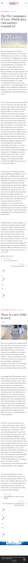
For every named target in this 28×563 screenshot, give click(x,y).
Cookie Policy (8, 558)
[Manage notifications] (24, 559)
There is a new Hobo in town (14, 316)
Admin (3, 321)
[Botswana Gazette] (14, 3)
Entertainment (5, 11)
